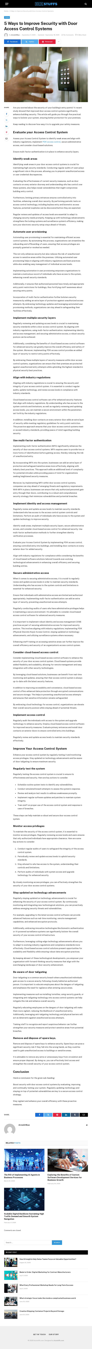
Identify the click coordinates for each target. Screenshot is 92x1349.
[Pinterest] (6, 132)
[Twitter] (6, 120)
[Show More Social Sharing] (58, 41)
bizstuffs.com (59, 1340)
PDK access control (52, 142)
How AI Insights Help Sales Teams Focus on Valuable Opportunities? (48, 1259)
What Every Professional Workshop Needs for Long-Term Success (46, 1285)
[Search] (85, 4)
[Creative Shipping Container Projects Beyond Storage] (10, 1314)
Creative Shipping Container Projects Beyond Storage (42, 1311)
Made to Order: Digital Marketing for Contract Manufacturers (45, 1272)
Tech (7, 17)
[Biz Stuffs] (46, 4)
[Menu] (6, 4)
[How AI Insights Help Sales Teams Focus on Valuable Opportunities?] (10, 1262)
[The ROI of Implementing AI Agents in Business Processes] (24, 1160)
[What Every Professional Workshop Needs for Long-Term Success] (10, 1288)
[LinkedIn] (6, 126)
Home (6, 11)
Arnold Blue (15, 35)
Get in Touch (39, 1334)
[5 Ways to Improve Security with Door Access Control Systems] (46, 74)
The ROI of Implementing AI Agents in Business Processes (22, 1176)
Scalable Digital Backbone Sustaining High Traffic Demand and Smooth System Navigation (24, 1216)
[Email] (6, 138)
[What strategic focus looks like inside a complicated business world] (10, 1301)
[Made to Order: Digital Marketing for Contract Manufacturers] (10, 1275)
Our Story (54, 1334)
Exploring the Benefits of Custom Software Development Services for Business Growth (65, 1177)
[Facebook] (6, 113)
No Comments (69, 35)
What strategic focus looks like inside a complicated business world (48, 1298)
